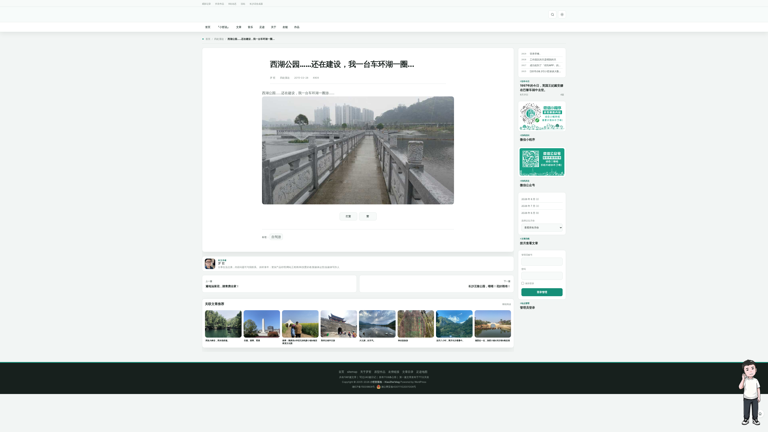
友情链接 (393, 371)
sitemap (352, 371)
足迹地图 (421, 371)
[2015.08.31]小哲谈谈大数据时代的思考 (546, 71)
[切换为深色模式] (562, 14)
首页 (207, 27)
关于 (273, 27)
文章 (238, 27)
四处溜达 (219, 38)
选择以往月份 (528, 220)
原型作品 (379, 371)
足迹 (262, 27)
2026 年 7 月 (528, 205)
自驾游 (276, 237)
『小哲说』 (223, 27)
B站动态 (232, 3)
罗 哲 (272, 77)
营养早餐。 (536, 53)
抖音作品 (219, 3)
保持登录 (529, 283)
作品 (296, 27)
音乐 (250, 27)
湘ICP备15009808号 (363, 386)
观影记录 (206, 3)
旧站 (243, 3)
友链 (285, 27)
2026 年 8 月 (528, 199)
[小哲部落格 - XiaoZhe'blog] (203, 14)
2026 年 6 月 (528, 212)
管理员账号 (526, 254)
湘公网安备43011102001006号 (398, 386)
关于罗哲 (365, 371)
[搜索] (552, 14)
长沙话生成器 (256, 3)
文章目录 (407, 371)
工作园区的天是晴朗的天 (543, 59)
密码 (523, 269)
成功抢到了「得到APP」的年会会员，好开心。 (546, 65)
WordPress (420, 381)
